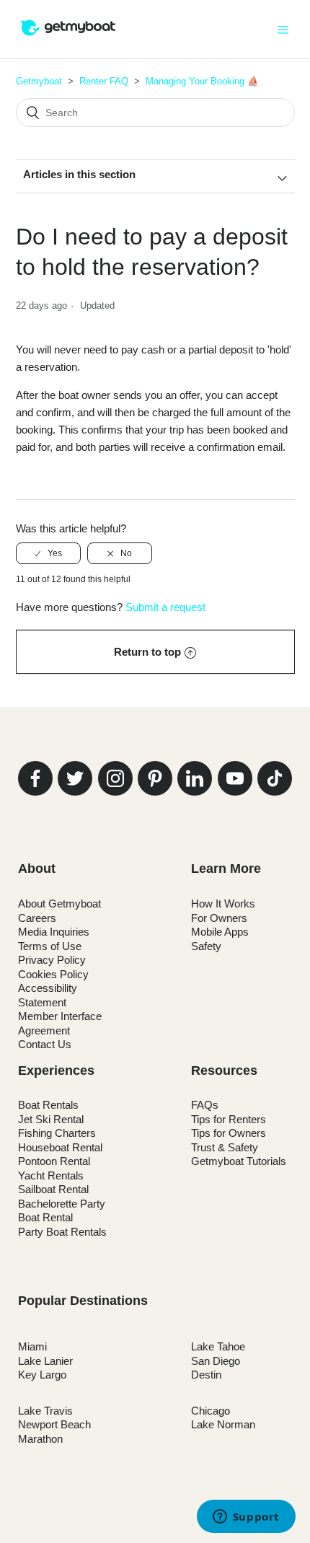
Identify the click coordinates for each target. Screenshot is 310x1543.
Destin (206, 1374)
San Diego (215, 1361)
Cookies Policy (53, 974)
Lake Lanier (45, 1361)
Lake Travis (45, 1410)
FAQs (204, 1105)
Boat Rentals (48, 1105)
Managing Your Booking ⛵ (202, 81)
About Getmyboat (59, 903)
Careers (37, 918)
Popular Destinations (83, 1300)
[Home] (68, 36)
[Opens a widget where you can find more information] (246, 1518)
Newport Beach (54, 1424)
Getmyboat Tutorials (238, 1161)
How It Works (223, 903)
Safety (206, 946)
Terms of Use (49, 946)
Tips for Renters (228, 1119)
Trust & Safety (224, 1147)
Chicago (210, 1410)
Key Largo (42, 1374)
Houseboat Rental (60, 1147)
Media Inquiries (53, 932)
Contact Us (44, 1044)
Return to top (147, 652)
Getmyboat (39, 81)
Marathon (40, 1439)
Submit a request (165, 607)
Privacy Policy (52, 960)
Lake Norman (223, 1424)
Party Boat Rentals (62, 1232)
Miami (32, 1346)
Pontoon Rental (54, 1161)
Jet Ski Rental (51, 1119)
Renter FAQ (103, 81)
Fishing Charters (57, 1133)
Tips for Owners (228, 1133)
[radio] (48, 553)
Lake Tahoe (218, 1346)
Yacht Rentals (51, 1175)
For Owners (219, 918)
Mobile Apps (220, 932)
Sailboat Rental (53, 1189)
